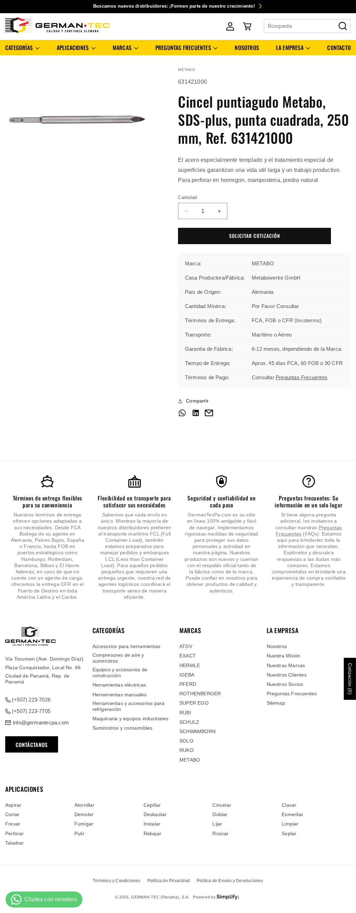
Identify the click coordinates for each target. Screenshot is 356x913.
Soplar (289, 833)
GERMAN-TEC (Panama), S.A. (160, 897)
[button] (22, 48)
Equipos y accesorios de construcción (120, 672)
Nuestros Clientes (287, 675)
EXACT (187, 655)
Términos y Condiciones (116, 880)
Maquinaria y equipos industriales (130, 718)
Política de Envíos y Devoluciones (230, 880)
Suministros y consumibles (122, 728)
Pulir (79, 833)
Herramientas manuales (119, 694)
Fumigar (83, 824)
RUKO (186, 750)
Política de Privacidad (168, 880)
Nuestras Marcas (286, 665)
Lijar (217, 824)
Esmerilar (292, 814)
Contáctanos (32, 744)
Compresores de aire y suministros (118, 658)
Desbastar (155, 814)
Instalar (152, 824)
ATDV (185, 646)
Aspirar (13, 805)
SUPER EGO (194, 703)
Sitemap (276, 703)
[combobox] (307, 26)
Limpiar (290, 824)
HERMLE (189, 665)
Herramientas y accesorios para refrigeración (128, 706)
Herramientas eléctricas (119, 685)
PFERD (187, 684)
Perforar (14, 833)
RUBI (185, 712)
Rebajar (152, 833)
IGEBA (186, 675)
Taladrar (14, 843)
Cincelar (221, 805)
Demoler (84, 814)
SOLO (186, 741)
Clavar (289, 805)
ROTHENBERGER (200, 693)
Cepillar (152, 805)
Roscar (220, 833)
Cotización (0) (350, 679)
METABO (189, 760)
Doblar (219, 814)
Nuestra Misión (284, 655)
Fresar (12, 824)
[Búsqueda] (342, 26)
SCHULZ (189, 722)
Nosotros (277, 646)
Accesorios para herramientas (126, 646)
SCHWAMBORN (197, 731)
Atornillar (84, 805)
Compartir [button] (197, 401)
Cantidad (187, 197)
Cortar (12, 814)
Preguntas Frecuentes (301, 377)
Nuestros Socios (285, 684)
